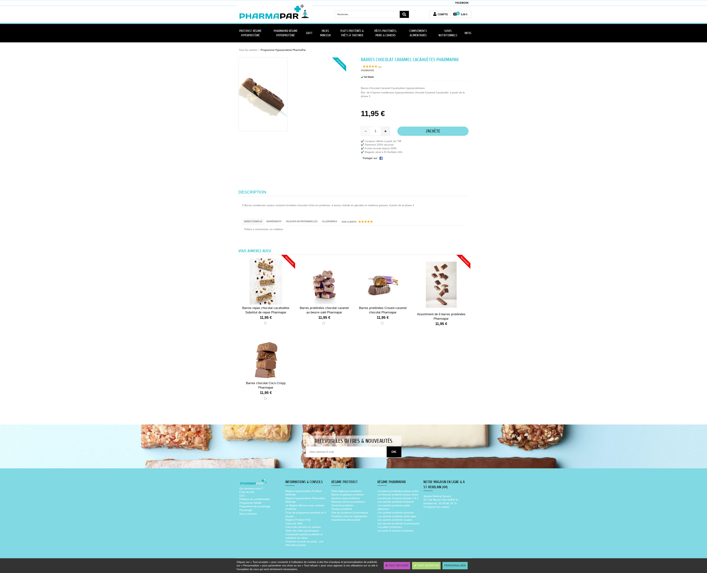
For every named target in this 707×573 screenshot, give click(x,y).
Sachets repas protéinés (345, 498)
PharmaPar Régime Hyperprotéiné (286, 33)
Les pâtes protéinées (389, 526)
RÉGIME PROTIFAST (344, 482)
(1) (379, 66)
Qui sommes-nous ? (251, 488)
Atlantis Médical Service (437, 496)
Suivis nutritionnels (448, 33)
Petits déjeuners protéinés (346, 491)
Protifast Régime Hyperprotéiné (250, 33)
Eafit (309, 33)
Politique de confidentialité (254, 499)
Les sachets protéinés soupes (394, 519)
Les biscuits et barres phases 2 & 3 (397, 498)
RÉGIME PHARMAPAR (391, 482)
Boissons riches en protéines (348, 501)
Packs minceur (325, 33)
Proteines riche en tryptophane (349, 516)
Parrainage (245, 510)
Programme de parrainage (254, 506)
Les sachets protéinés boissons (395, 501)
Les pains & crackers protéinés (395, 530)
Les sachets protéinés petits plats (396, 516)
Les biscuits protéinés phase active (397, 494)
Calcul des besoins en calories (303, 526)
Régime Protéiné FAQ (298, 519)
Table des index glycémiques (302, 530)
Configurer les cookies (436, 506)
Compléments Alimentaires (418, 33)
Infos (468, 33)
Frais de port (246, 491)
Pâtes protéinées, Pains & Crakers (385, 33)
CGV (242, 495)
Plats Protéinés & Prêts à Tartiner (352, 33)
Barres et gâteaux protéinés (347, 494)
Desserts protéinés (342, 505)
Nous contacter (248, 513)
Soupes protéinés (341, 508)
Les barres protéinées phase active (397, 491)
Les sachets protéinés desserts (395, 512)
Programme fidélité (250, 502)
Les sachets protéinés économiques (398, 523)
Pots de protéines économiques (349, 512)
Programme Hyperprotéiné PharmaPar (283, 49)
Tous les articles (248, 49)
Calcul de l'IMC (294, 523)
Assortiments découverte (345, 519)
